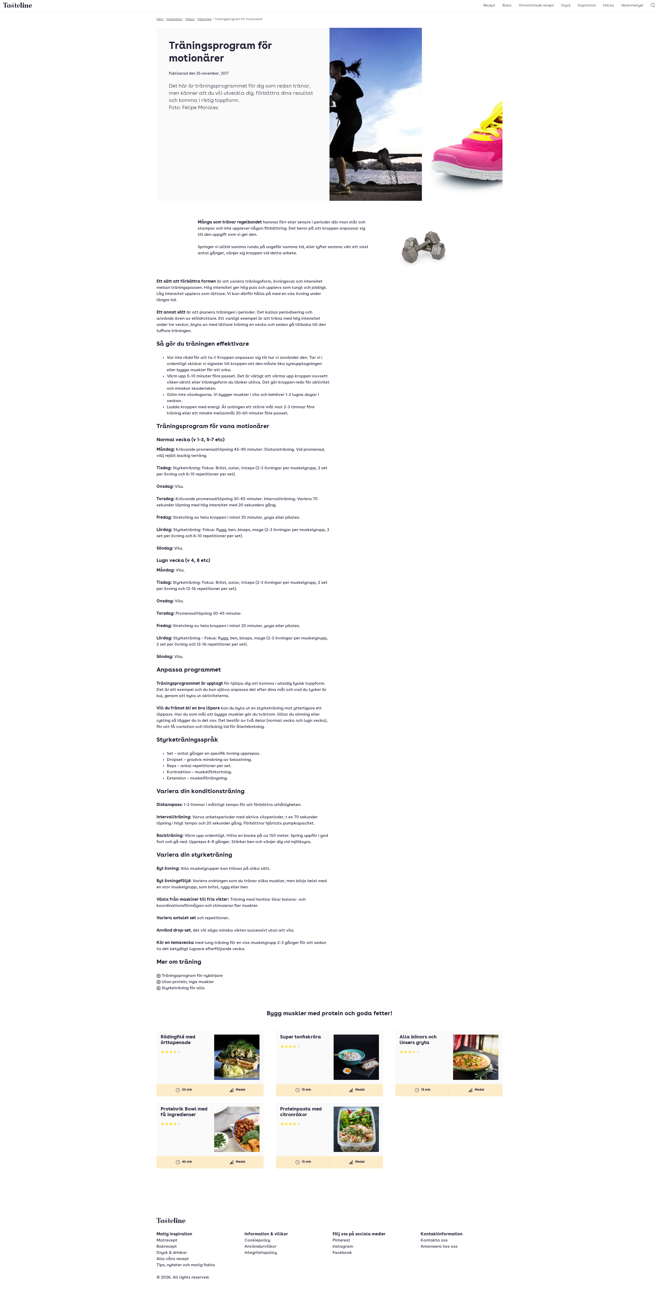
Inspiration (587, 5)
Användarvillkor (260, 1247)
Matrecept (167, 1240)
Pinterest (341, 1240)
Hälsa (608, 5)
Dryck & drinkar (172, 1253)
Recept (489, 5)
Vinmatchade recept (536, 5)
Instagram (343, 1247)
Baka (506, 5)
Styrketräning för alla (183, 988)
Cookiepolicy (257, 1240)
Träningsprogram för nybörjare (192, 976)
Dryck (566, 5)
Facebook (342, 1253)
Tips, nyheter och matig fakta (186, 1265)
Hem (160, 19)
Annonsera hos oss (439, 1247)
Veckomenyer (632, 5)
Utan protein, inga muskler (187, 982)
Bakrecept (167, 1247)
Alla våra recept (173, 1259)
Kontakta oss (434, 1240)
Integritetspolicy (261, 1253)
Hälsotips (204, 19)
